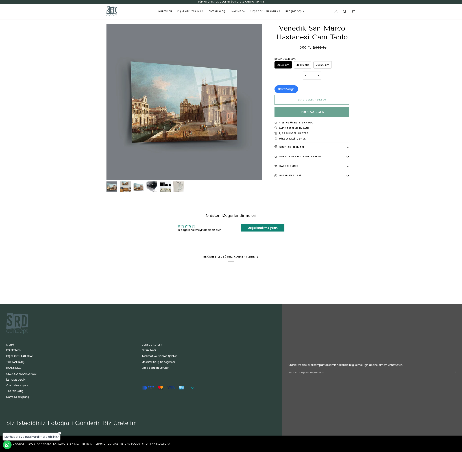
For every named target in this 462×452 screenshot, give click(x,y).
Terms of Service (106, 443)
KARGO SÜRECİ (289, 166)
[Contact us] (7, 444)
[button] (165, 12)
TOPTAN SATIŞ (15, 362)
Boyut (285, 58)
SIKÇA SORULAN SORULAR (21, 374)
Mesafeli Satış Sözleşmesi (158, 362)
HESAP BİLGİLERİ (290, 175)
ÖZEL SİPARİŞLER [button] (17, 385)
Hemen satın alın (312, 112)
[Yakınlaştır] (113, 173)
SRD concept (18, 443)
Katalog (59, 443)
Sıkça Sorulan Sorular (155, 368)
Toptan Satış (14, 391)
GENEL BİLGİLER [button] (152, 344)
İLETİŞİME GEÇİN (15, 380)
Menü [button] (10, 344)
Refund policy (130, 443)
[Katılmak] (453, 372)
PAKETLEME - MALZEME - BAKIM (300, 156)
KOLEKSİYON (13, 350)
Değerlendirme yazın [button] (263, 228)
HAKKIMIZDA (13, 368)
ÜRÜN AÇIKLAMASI (291, 147)
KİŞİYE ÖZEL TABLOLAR (19, 356)
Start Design (286, 89)
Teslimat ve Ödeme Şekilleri (159, 356)
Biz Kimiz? (74, 443)
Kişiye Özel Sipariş (17, 397)
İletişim (87, 443)
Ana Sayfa (44, 443)
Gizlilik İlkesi (149, 350)
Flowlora (163, 443)
